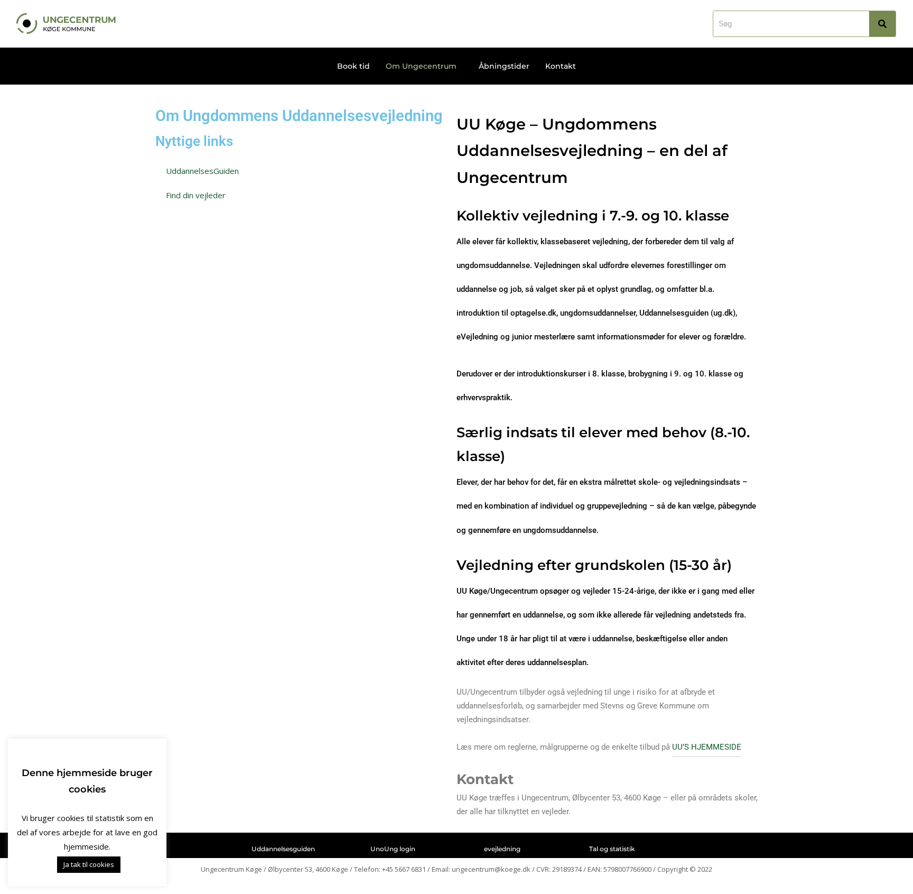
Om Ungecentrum (421, 66)
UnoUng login (392, 849)
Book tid (353, 66)
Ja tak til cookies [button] (88, 864)
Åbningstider (504, 66)
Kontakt (560, 66)
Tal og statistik (612, 849)
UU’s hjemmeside (706, 747)
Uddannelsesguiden (283, 849)
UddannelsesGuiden (202, 170)
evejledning (502, 849)
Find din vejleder (196, 195)
